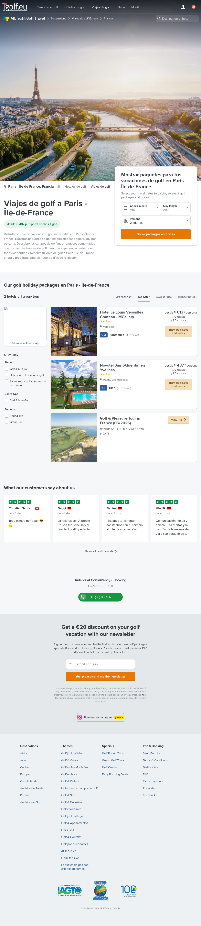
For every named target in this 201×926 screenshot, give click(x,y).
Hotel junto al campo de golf (27, 375)
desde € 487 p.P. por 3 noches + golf (32, 224)
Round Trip (16, 416)
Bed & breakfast (19, 400)
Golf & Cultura (18, 369)
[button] (25, 326)
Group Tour (17, 422)
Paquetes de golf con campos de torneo (28, 383)
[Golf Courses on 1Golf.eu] (14, 7)
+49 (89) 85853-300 (102, 597)
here (144, 694)
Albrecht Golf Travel (28, 18)
